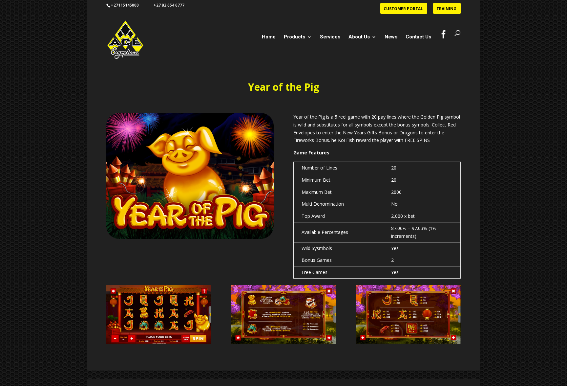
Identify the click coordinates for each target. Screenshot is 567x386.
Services (330, 37)
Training (446, 9)
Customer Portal (403, 9)
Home (269, 37)
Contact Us (418, 37)
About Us (359, 37)
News (391, 37)
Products (294, 37)
